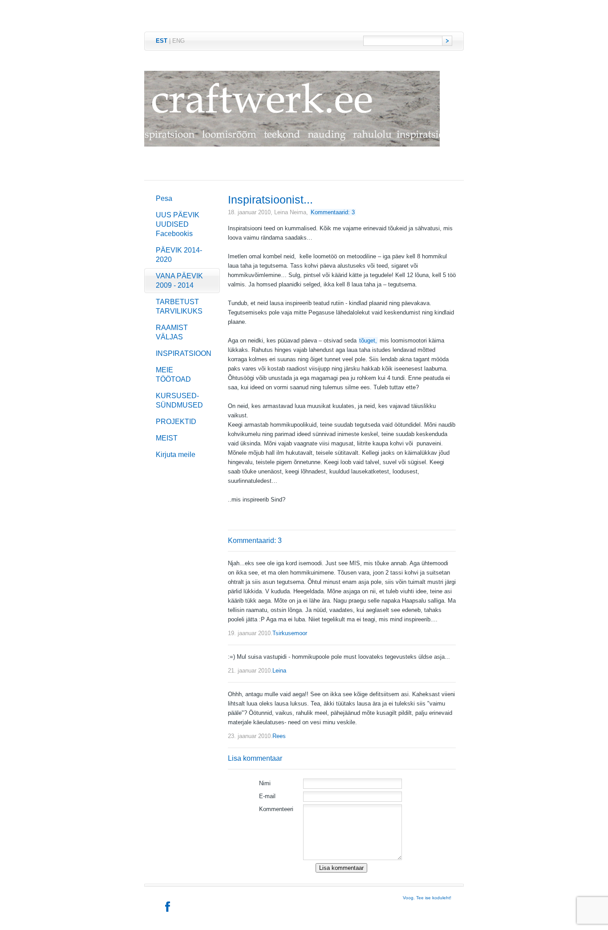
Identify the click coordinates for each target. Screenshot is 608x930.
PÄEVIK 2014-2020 (179, 254)
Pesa (164, 198)
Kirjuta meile (175, 454)
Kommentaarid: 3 (333, 212)
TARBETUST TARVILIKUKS (179, 306)
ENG (178, 40)
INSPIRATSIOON (183, 353)
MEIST (167, 438)
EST (161, 40)
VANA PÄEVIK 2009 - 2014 (179, 280)
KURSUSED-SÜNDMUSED (179, 400)
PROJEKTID (176, 421)
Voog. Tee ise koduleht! (427, 897)
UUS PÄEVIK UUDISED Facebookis (177, 224)
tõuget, (368, 340)
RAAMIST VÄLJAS (172, 332)
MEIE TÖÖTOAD (173, 374)
